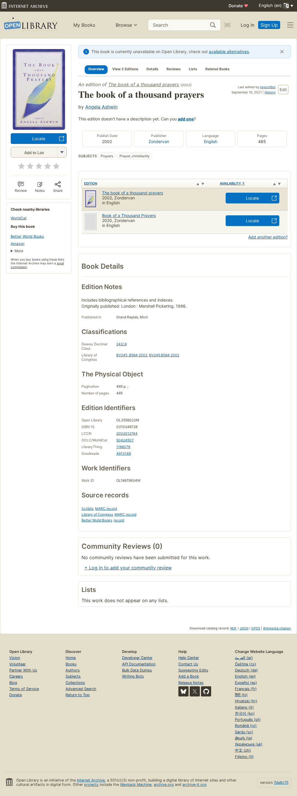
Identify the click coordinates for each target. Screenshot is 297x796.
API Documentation (138, 664)
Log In (247, 25)
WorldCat (19, 218)
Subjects (73, 676)
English (210, 141)
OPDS (255, 628)
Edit (283, 89)
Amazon (17, 243)
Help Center (188, 658)
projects (91, 784)
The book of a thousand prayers (143, 84)
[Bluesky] (183, 691)
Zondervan (158, 141)
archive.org (164, 784)
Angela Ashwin (101, 107)
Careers (16, 676)
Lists (193, 69)
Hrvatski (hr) (246, 701)
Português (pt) (248, 719)
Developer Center (137, 658)
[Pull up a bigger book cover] (39, 128)
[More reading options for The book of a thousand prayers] (61, 152)
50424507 (125, 440)
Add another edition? (268, 236)
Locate (38, 138)
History (270, 92)
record (119, 520)
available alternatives (229, 51)
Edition (90, 183)
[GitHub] (206, 691)
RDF (233, 628)
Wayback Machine (135, 784)
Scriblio (88, 508)
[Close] (282, 52)
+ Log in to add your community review (128, 568)
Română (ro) (246, 725)
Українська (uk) (248, 744)
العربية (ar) (244, 658)
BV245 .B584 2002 (131, 355)
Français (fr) (246, 689)
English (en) (245, 676)
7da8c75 (281, 782)
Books (71, 664)
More (19, 251)
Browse (124, 25)
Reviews (173, 69)
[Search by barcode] (227, 24)
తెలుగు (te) (243, 738)
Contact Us (188, 664)
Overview (96, 69)
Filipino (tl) (244, 757)
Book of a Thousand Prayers (129, 215)
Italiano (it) (244, 707)
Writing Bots (133, 676)
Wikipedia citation (277, 628)
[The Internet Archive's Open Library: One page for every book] (30, 25)
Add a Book (188, 676)
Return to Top (78, 695)
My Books (84, 25)
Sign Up (269, 25)
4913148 (123, 453)
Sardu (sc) (244, 732)
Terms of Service (24, 689)
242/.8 (121, 344)
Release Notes (191, 683)
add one (186, 118)
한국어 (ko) (245, 713)
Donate (238, 5)
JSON (244, 628)
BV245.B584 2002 (164, 355)
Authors (73, 670)
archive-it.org (194, 784)
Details (152, 69)
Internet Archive (91, 780)
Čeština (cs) (245, 664)
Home (71, 658)
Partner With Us (23, 670)
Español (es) (246, 683)
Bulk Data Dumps (137, 670)
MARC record (106, 508)
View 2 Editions (125, 69)
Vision (14, 658)
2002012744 (126, 433)
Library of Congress (97, 514)
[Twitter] (195, 691)
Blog (13, 683)
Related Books (217, 69)
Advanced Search (81, 689)
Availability (232, 183)
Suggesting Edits (193, 670)
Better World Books (27, 236)
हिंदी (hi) (241, 695)
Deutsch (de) (246, 670)
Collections (75, 683)
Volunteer (17, 664)
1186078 (123, 447)
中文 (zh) (243, 750)
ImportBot (268, 87)
